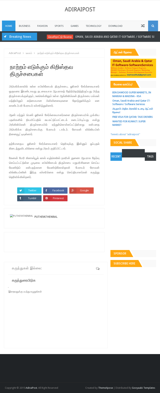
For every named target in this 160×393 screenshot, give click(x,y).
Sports (59, 25)
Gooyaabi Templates (143, 387)
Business (24, 25)
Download (115, 25)
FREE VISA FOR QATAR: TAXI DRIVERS (132, 116)
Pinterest (58, 198)
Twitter (32, 190)
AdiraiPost (80, 9)
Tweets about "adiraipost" (125, 134)
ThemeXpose (105, 387)
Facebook (58, 190)
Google (84, 190)
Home (8, 25)
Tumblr (32, 198)
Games (75, 25)
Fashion (42, 25)
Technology (93, 25)
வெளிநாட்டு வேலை (58, 36)
